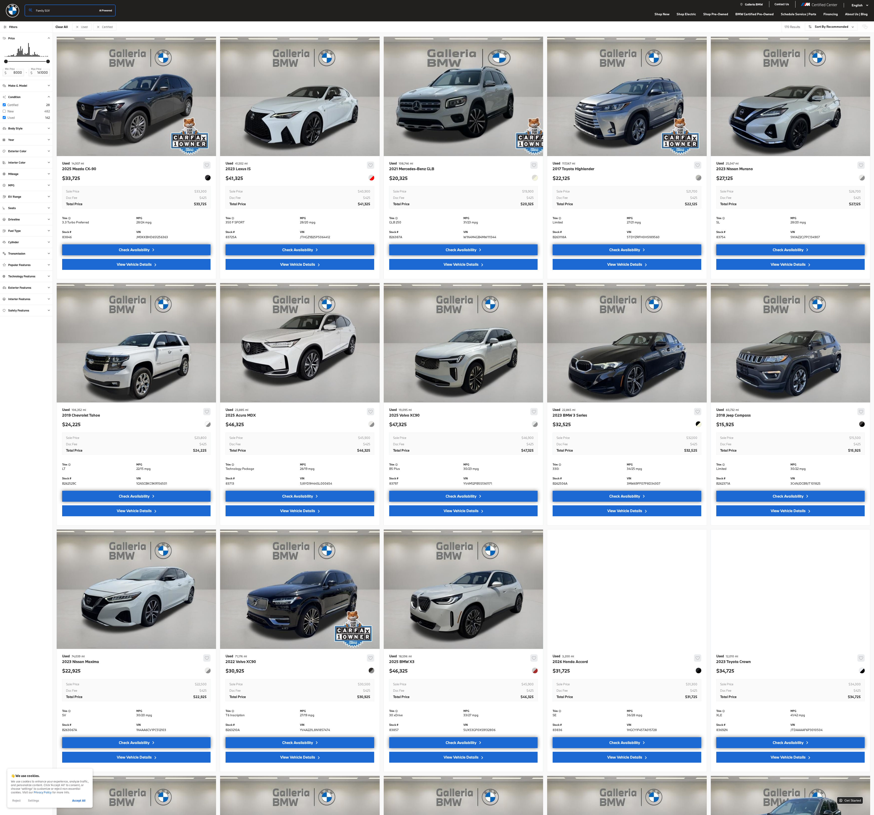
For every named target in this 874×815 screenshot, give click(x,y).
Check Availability (134, 249)
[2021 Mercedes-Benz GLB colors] (535, 177)
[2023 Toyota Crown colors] (862, 670)
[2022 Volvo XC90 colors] (371, 670)
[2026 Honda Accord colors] (698, 670)
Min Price (10, 69)
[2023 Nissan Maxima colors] (208, 670)
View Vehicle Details (134, 264)
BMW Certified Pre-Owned (754, 14)
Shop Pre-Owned (715, 14)
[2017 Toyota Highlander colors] (698, 177)
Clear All (62, 27)
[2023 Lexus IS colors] (371, 177)
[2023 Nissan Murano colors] (862, 177)
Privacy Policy (43, 792)
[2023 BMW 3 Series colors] (698, 424)
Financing (830, 14)
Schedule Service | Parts (798, 14)
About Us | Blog (856, 14)
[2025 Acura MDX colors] (371, 424)
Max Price (36, 69)
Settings (33, 800)
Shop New (662, 14)
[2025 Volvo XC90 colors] (535, 424)
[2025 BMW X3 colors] (535, 670)
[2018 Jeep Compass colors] (862, 424)
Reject (16, 800)
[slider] (6, 61)
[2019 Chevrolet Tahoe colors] (208, 424)
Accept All (78, 800)
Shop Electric (686, 14)
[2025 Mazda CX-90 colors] (208, 177)
